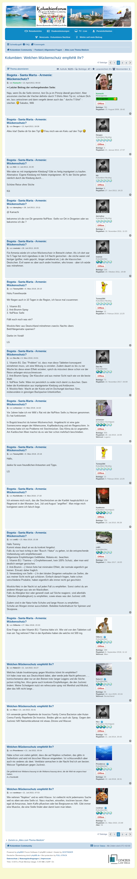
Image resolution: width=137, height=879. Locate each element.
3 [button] (122, 62)
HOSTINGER (67, 852)
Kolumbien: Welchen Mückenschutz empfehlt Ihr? (44, 58)
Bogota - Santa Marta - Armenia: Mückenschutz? (27, 353)
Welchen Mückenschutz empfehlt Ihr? (30, 664)
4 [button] (126, 62)
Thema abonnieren (19, 69)
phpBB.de (35, 855)
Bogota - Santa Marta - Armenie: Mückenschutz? (29, 77)
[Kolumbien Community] (68, 16)
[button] (110, 63)
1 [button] (114, 62)
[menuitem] (33, 31)
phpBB (20, 852)
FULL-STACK (61, 855)
